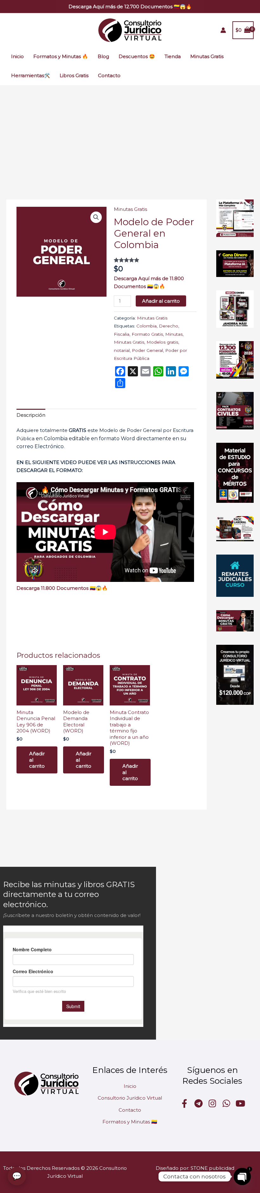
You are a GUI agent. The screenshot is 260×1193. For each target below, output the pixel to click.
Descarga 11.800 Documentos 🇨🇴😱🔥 (62, 588)
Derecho (168, 325)
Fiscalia (121, 334)
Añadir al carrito (161, 301)
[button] (130, 6)
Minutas (174, 334)
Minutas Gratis (207, 56)
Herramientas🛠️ (30, 75)
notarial (122, 350)
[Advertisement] (130, 132)
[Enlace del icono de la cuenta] (223, 30)
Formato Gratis (147, 334)
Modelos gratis (162, 342)
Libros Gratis (74, 75)
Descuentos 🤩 (137, 56)
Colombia (146, 325)
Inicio (17, 56)
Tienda (173, 56)
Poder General (147, 350)
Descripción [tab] (30, 415)
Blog (103, 56)
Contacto (109, 75)
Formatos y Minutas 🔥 (60, 56)
